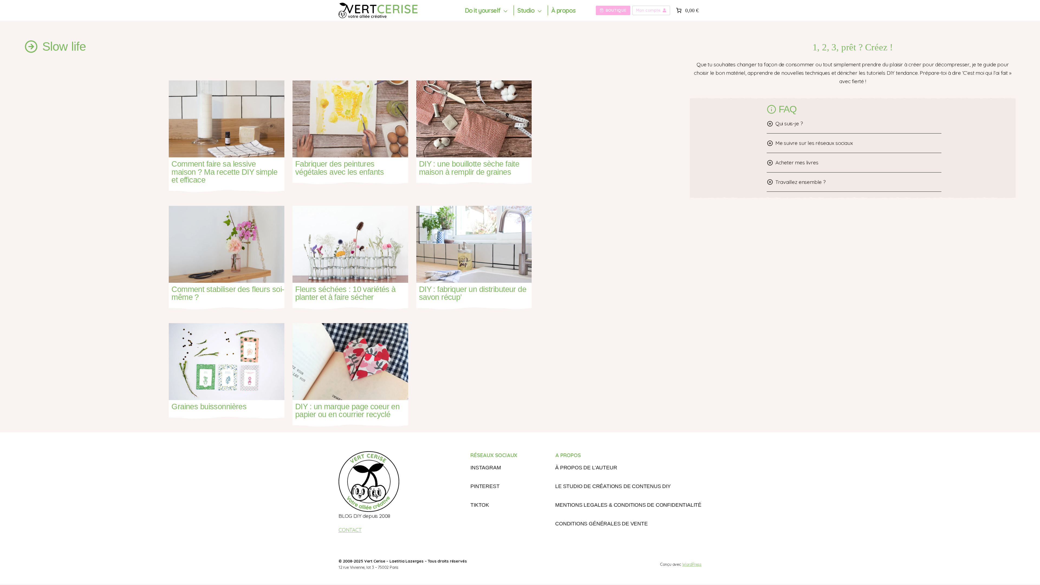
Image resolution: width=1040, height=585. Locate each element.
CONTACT (350, 529)
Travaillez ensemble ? (800, 182)
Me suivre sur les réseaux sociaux (814, 143)
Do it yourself (482, 10)
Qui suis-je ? (789, 123)
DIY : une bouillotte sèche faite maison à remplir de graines (469, 168)
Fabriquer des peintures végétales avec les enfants (339, 168)
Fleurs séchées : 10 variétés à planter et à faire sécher (345, 293)
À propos (563, 10)
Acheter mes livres (796, 162)
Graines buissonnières (208, 407)
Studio (526, 10)
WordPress (691, 564)
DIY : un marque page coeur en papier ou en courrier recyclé (347, 411)
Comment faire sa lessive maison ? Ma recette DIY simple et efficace (224, 172)
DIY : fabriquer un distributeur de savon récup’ (472, 293)
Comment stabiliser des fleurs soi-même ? (227, 293)
